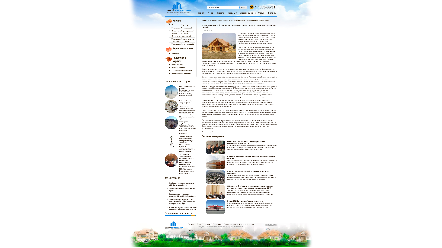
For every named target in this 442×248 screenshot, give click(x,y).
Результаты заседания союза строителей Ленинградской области (246, 143)
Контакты (272, 13)
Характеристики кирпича (182, 70)
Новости (220, 13)
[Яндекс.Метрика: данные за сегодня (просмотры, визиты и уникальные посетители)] (271, 229)
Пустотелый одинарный (181, 36)
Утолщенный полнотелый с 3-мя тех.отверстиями (183, 40)
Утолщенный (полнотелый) (183, 44)
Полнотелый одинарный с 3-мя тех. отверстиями (183, 32)
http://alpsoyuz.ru (215, 132)
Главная (201, 13)
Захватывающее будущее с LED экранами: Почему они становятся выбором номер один (182, 201)
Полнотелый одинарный (182, 25)
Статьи (261, 13)
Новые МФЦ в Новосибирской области (245, 201)
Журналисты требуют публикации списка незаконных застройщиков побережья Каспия (187, 121)
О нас (210, 13)
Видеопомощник (246, 13)
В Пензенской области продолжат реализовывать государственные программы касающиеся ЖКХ (250, 187)
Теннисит (175, 53)
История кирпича (179, 67)
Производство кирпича (181, 73)
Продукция (232, 13)
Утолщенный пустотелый (182, 28)
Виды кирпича (177, 64)
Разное (190, 230)
